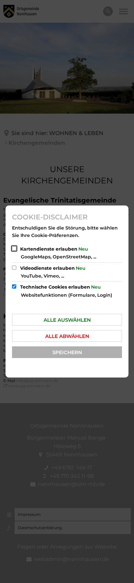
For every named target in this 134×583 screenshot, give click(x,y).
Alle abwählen (67, 336)
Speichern (67, 352)
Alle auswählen (67, 320)
